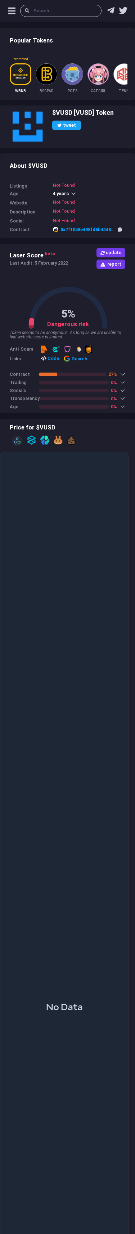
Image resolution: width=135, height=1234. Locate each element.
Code (52, 358)
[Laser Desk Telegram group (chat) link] (110, 12)
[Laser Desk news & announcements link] (123, 12)
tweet (69, 125)
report (114, 264)
